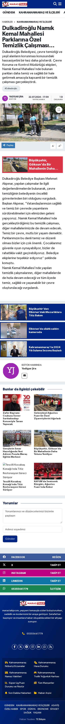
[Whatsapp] (44, 647)
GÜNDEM (8, 12)
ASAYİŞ (55, 705)
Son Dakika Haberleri (19, 693)
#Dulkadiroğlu (11, 88)
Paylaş (10, 145)
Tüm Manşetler (46, 683)
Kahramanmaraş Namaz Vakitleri (16, 674)
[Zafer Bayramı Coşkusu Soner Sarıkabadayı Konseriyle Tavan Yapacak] (17, 402)
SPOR (23, 709)
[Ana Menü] (60, 4)
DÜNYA (32, 709)
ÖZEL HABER (11, 709)
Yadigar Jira (29, 368)
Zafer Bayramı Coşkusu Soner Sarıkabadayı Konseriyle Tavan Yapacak (13, 418)
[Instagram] (32, 647)
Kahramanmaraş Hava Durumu (45, 664)
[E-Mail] (24, 375)
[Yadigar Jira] (11, 370)
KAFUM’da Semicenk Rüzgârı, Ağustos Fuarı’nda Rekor (46, 484)
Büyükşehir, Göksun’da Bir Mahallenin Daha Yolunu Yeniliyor (47, 451)
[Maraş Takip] (14, 4)
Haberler (7, 22)
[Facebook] (14, 647)
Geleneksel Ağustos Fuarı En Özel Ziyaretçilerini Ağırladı (47, 416)
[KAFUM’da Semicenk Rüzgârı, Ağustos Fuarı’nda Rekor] (48, 471)
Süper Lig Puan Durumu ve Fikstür (15, 685)
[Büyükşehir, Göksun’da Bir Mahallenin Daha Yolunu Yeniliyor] (48, 438)
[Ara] (55, 4)
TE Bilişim (41, 719)
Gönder (10, 539)
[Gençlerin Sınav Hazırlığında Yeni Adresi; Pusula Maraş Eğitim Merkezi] (17, 438)
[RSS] (50, 647)
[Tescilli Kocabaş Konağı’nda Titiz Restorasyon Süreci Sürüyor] (17, 471)
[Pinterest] (26, 647)
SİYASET (54, 709)
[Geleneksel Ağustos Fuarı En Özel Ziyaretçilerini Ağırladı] (48, 402)
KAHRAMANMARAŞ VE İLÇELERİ (39, 12)
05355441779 (35, 633)
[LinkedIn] (38, 647)
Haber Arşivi (44, 693)
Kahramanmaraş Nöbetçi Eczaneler (15, 664)
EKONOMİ (43, 709)
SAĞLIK (27, 712)
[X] (20, 647)
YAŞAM (37, 712)
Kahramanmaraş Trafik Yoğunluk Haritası (46, 674)
